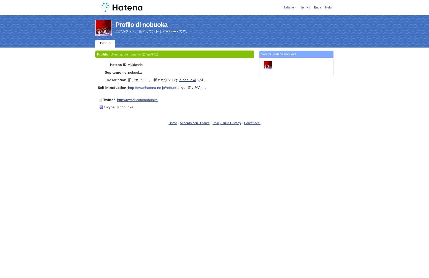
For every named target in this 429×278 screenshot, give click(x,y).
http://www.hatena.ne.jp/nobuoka (153, 88)
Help (328, 7)
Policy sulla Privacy (227, 123)
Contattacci (252, 123)
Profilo (105, 43)
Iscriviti (305, 7)
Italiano (289, 7)
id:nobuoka (187, 80)
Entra (317, 7)
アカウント (140, 80)
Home (173, 123)
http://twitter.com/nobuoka (137, 100)
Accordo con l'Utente (195, 123)
